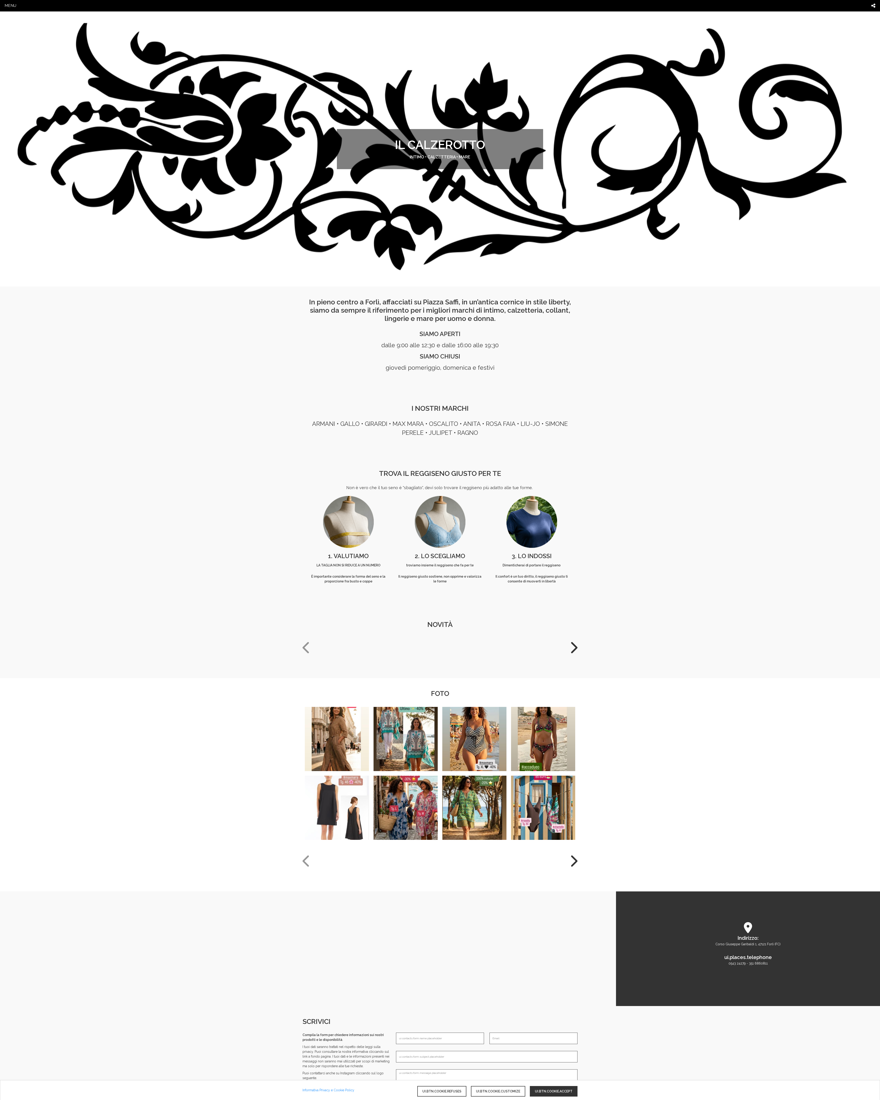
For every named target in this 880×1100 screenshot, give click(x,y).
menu (10, 5)
